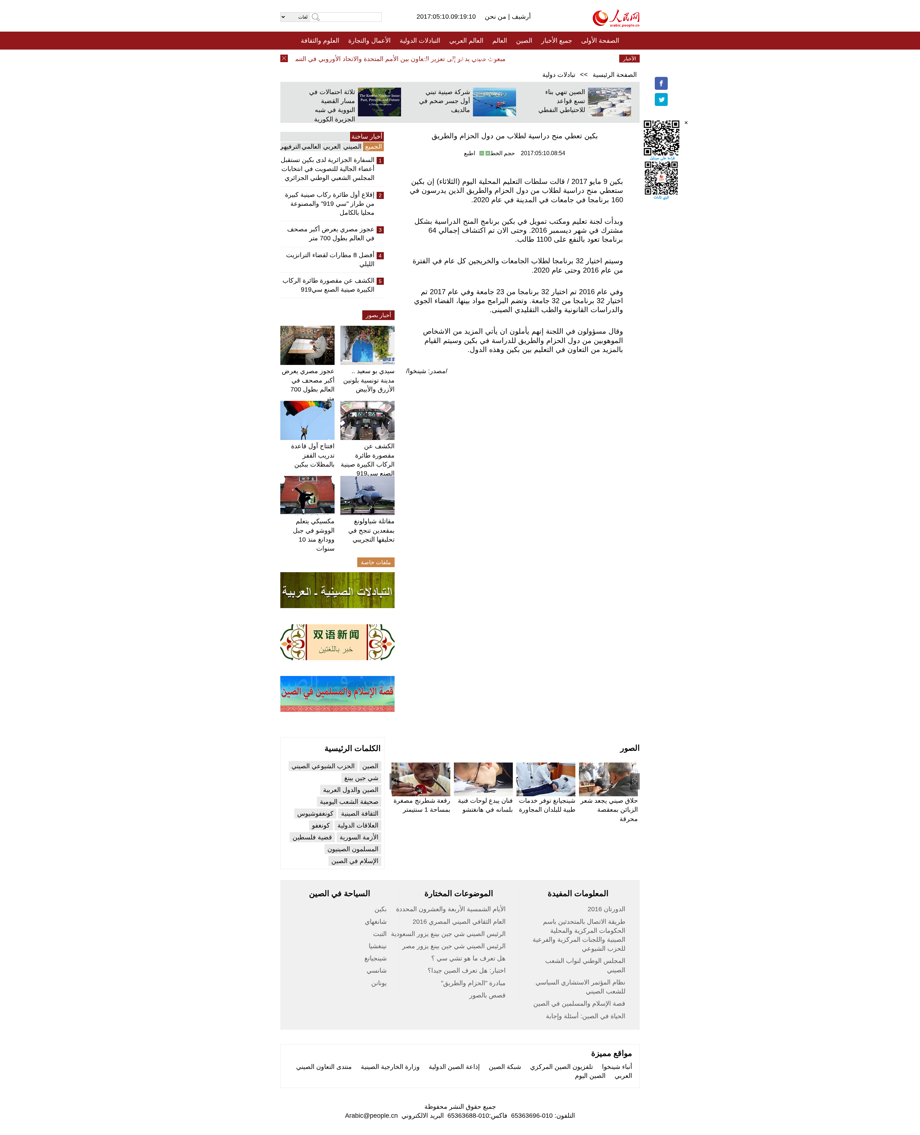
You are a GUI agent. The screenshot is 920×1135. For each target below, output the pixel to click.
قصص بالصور (487, 995)
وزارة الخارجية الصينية (390, 1066)
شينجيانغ (375, 958)
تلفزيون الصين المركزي (561, 1066)
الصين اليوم (590, 1075)
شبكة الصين (505, 1066)
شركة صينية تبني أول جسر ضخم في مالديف (444, 101)
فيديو (429, 58)
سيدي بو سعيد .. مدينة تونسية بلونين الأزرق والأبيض (369, 380)
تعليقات (455, 58)
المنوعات (486, 58)
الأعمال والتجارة (369, 40)
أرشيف (520, 16)
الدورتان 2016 (606, 909)
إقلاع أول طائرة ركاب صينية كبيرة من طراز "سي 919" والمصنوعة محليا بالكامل (329, 203)
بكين (380, 909)
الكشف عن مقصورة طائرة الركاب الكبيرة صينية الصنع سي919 (328, 285)
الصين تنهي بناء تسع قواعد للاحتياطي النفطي (561, 101)
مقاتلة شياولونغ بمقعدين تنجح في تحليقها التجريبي (371, 530)
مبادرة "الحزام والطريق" (473, 983)
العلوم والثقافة (320, 40)
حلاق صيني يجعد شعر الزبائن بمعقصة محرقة (609, 809)
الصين (524, 40)
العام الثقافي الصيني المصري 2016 (459, 921)
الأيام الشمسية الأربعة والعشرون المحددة (451, 909)
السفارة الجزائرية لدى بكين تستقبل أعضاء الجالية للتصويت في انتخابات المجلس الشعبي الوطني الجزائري (327, 168)
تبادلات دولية (558, 74)
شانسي (377, 970)
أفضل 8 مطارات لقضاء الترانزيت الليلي (330, 259)
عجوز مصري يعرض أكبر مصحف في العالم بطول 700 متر (330, 234)
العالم (499, 40)
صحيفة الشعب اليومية (349, 801)
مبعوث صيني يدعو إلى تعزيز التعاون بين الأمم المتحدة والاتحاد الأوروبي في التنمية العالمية (401, 58)
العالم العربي (466, 40)
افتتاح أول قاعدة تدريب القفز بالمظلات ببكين (313, 455)
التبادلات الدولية (420, 40)
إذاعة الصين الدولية (454, 1066)
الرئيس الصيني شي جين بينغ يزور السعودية (448, 933)
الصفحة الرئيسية (615, 74)
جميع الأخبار (556, 40)
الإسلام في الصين (354, 861)
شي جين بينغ (361, 778)
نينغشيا (378, 946)
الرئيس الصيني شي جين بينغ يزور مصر (454, 946)
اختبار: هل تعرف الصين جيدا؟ (467, 970)
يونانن (379, 983)
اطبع (469, 153)
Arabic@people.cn (371, 1115)
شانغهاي (376, 921)
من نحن (496, 16)
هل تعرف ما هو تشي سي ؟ (468, 958)
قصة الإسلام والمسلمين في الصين (579, 1003)
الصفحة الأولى (600, 40)
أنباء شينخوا (617, 1066)
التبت (380, 933)
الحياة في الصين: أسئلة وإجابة (585, 1016)
